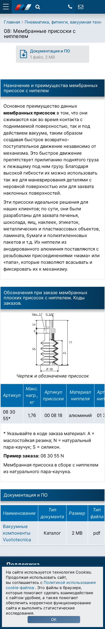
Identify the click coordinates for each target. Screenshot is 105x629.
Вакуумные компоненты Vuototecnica (17, 533)
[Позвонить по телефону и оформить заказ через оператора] (70, 7)
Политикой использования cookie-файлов (51, 585)
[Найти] (37, 7)
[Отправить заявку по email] (80, 7)
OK (53, 619)
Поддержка (23, 564)
